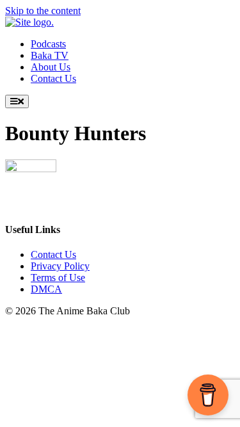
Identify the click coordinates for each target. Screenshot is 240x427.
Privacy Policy (60, 266)
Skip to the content (43, 10)
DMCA (46, 289)
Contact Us (53, 254)
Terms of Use (58, 277)
